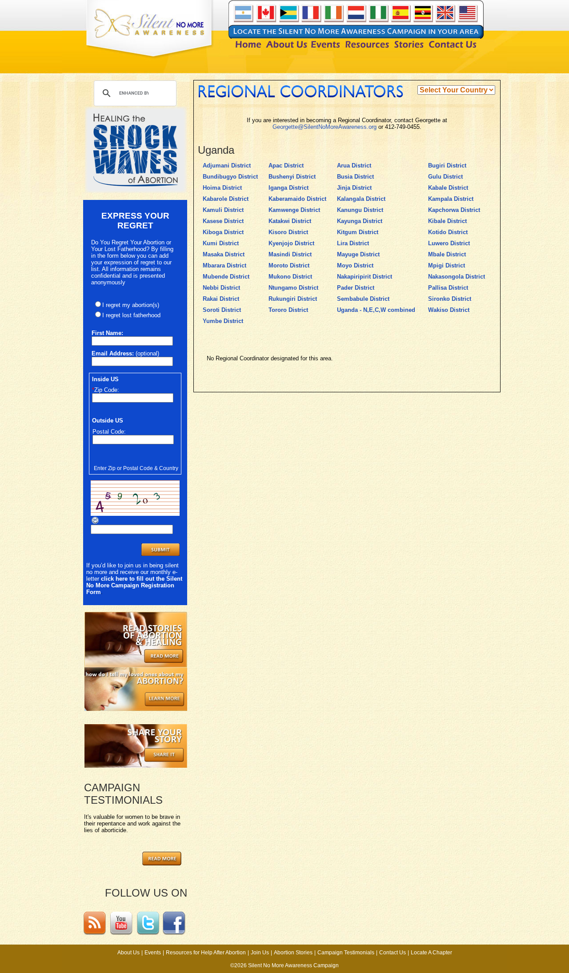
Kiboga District (223, 232)
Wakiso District (448, 310)
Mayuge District (358, 254)
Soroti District (222, 310)
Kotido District (448, 232)
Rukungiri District (292, 298)
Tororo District (288, 310)
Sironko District (449, 298)
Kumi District (221, 243)
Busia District (355, 176)
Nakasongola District (456, 276)
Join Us (260, 952)
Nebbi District (221, 287)
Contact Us (392, 952)
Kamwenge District (294, 210)
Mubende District (226, 276)
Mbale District (447, 254)
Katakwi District (289, 221)
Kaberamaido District (297, 198)
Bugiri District (447, 165)
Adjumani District (227, 165)
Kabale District (448, 187)
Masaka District (223, 254)
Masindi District (290, 254)
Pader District (355, 287)
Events (152, 952)
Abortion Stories (293, 952)
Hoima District (222, 187)
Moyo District (355, 265)
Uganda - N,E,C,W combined (376, 310)
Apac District (286, 165)
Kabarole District (225, 198)
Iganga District (288, 187)
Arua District (354, 165)
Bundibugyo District (230, 176)
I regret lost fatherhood (131, 315)
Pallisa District (448, 287)
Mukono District (290, 276)
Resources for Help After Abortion (206, 952)
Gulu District (445, 176)
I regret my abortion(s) (130, 305)
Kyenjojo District (291, 243)
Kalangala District (361, 198)
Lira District (353, 243)
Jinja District (354, 187)
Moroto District (288, 265)
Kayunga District (359, 221)
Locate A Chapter (431, 952)
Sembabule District (363, 298)
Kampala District (450, 198)
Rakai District (221, 298)
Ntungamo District (293, 287)
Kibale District (447, 221)
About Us (128, 952)
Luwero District (449, 243)
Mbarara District (224, 265)
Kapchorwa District (454, 210)
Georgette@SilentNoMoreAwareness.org (324, 127)
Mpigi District (446, 265)
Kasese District (223, 221)
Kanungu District (360, 210)
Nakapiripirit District (364, 276)
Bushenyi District (292, 176)
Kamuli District (223, 210)
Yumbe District (223, 321)
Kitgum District (357, 232)
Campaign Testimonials (345, 952)
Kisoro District (288, 232)
